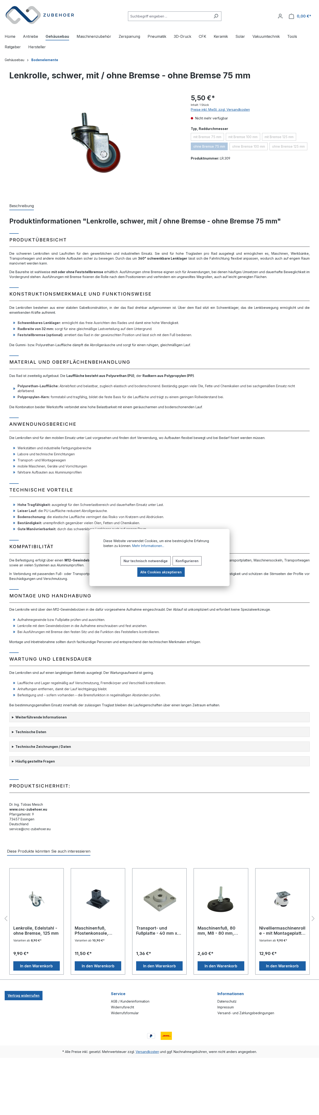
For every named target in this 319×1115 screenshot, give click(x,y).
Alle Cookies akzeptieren (161, 572)
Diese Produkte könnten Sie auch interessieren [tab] (48, 851)
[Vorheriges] (5, 918)
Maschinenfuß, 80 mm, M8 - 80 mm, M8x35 (216, 931)
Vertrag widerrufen (23, 995)
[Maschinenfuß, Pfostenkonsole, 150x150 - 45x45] (98, 898)
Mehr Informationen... (148, 546)
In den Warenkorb (36, 966)
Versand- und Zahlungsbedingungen (245, 1013)
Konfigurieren (187, 561)
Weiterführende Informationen (41, 717)
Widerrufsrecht (122, 1007)
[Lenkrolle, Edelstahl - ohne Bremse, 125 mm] (36, 898)
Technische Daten (30, 732)
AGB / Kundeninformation (130, 1001)
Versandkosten (147, 1052)
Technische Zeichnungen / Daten (43, 747)
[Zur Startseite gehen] (40, 15)
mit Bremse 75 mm (208, 137)
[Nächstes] (313, 918)
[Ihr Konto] (280, 16)
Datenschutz (227, 1001)
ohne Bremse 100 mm (250, 147)
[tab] (21, 206)
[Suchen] (215, 16)
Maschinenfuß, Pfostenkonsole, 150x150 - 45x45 (92, 931)
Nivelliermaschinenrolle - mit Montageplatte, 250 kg (282, 931)
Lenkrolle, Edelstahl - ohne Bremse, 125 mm (36, 931)
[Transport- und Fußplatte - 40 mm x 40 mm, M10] (159, 898)
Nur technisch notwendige (146, 561)
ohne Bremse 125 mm (289, 147)
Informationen (230, 993)
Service (118, 993)
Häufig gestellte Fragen (35, 761)
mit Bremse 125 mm (280, 137)
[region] (93, 143)
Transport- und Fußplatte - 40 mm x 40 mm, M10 (156, 931)
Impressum (225, 1007)
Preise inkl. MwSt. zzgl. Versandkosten (220, 110)
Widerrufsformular (125, 1013)
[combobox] (169, 16)
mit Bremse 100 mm (244, 137)
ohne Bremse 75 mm (210, 147)
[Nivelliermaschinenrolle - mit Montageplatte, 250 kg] (282, 898)
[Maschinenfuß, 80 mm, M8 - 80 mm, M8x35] (221, 898)
